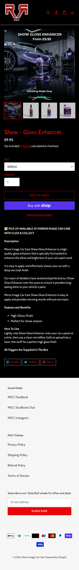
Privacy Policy (16, 444)
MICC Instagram (18, 418)
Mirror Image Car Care (33, 557)
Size (6, 159)
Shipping (25, 146)
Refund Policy (17, 465)
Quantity (9, 174)
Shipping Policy (17, 455)
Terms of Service (18, 476)
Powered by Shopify (56, 557)
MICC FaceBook (18, 397)
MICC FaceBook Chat (21, 407)
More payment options (39, 215)
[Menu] (72, 12)
